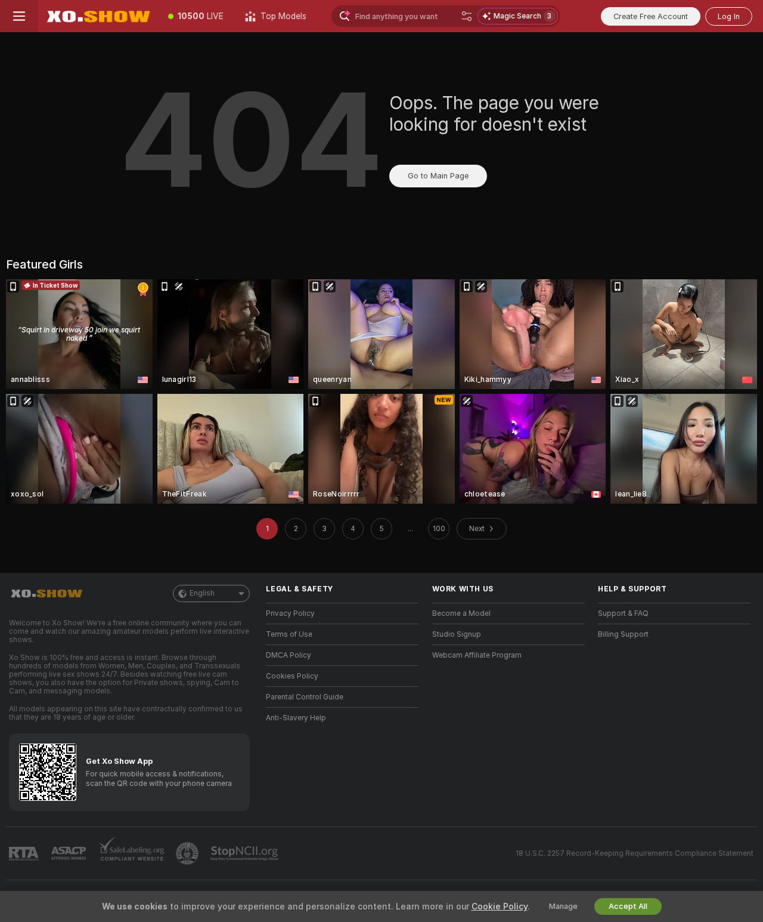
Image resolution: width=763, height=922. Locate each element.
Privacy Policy (290, 613)
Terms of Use (289, 634)
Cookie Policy (500, 906)
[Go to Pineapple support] (188, 853)
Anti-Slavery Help (296, 718)
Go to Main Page (438, 175)
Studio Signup (456, 634)
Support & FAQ (623, 613)
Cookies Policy (292, 676)
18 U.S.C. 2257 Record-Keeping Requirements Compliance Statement (634, 853)
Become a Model (461, 613)
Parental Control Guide (304, 697)
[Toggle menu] (19, 16)
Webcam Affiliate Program (477, 655)
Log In (729, 16)
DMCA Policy (288, 655)
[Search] (466, 16)
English (202, 593)
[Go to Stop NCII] (245, 853)
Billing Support (623, 634)
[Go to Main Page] (97, 16)
